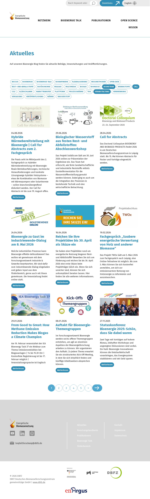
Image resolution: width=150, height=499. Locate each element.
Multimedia (71, 86)
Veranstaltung (102, 91)
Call (136, 86)
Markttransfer (43, 91)
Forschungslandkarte (87, 430)
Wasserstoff (64, 96)
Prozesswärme (76, 91)
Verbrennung (119, 91)
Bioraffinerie (62, 82)
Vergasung (17, 96)
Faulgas (58, 86)
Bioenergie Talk (71, 20)
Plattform (60, 91)
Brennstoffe (124, 86)
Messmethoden (98, 82)
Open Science (129, 20)
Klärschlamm (25, 91)
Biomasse (95, 86)
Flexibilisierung (79, 82)
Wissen (133, 27)
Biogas (83, 86)
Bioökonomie (43, 86)
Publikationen (101, 20)
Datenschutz (120, 435)
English (128, 3)
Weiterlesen (18, 197)
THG (89, 91)
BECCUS (15, 82)
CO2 (13, 91)
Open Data (114, 82)
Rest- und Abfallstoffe (22, 86)
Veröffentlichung (34, 96)
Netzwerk (44, 20)
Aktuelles (81, 425)
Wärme (50, 96)
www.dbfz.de (39, 482)
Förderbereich (83, 446)
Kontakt (118, 425)
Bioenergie (27, 82)
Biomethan (109, 86)
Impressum (119, 430)
